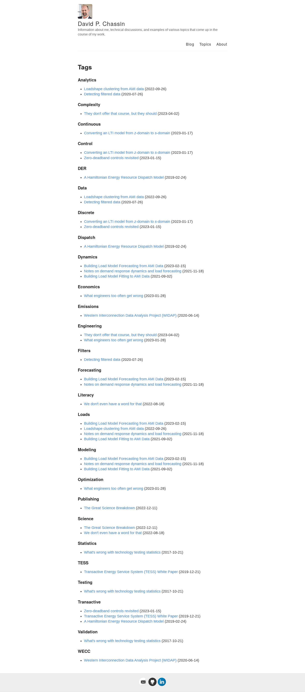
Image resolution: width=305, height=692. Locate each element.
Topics (205, 44)
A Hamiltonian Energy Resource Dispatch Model (124, 177)
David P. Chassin (101, 23)
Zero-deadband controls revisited (111, 158)
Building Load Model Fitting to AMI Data (117, 276)
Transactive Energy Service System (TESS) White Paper (131, 572)
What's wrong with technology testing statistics (122, 552)
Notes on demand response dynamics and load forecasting (132, 271)
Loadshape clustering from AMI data (114, 89)
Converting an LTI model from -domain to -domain (127, 133)
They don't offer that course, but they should (120, 113)
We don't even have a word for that (113, 404)
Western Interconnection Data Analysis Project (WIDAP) (130, 315)
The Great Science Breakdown (109, 508)
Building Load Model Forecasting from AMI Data (123, 266)
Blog (190, 44)
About (221, 44)
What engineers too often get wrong (113, 296)
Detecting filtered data (102, 94)
